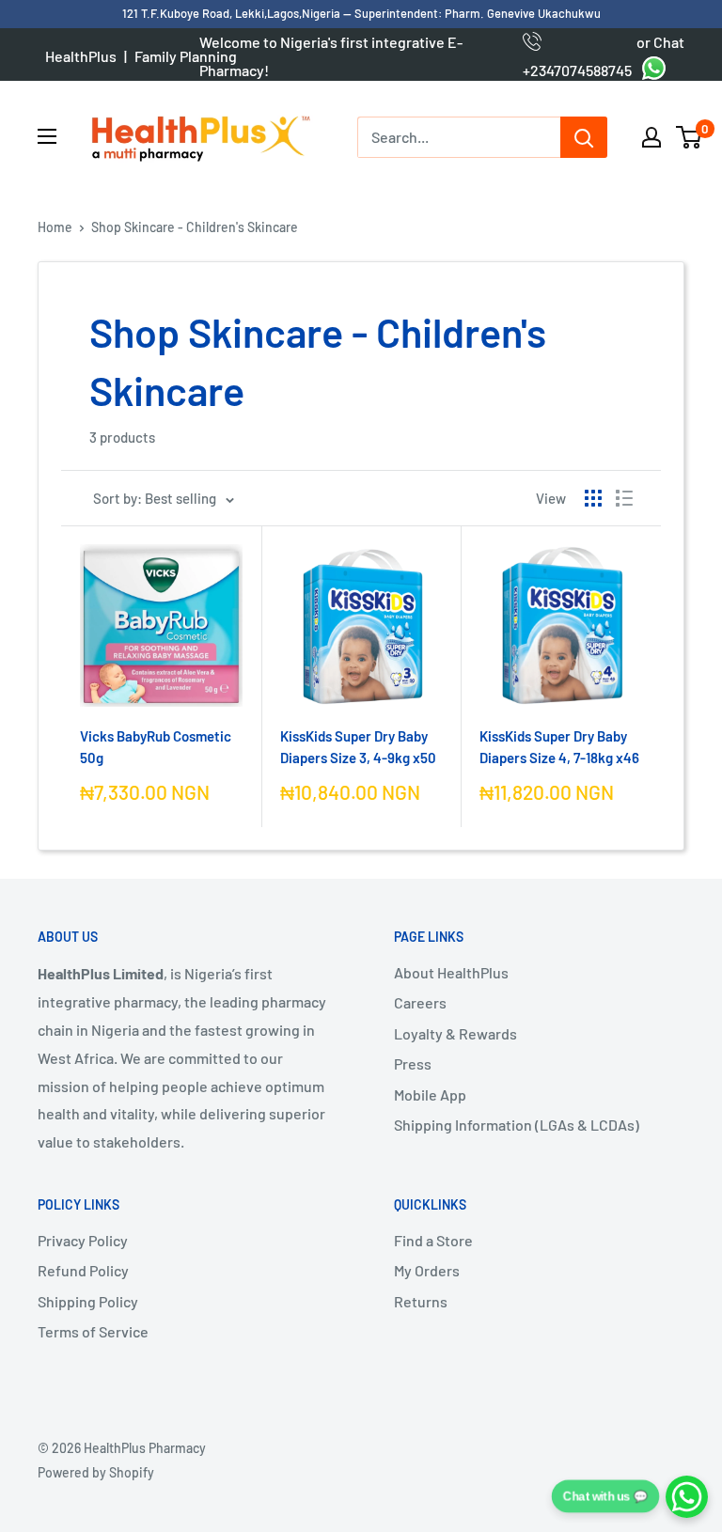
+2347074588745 (577, 56)
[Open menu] (47, 136)
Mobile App (430, 1094)
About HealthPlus (451, 972)
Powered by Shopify (96, 1472)
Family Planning (185, 56)
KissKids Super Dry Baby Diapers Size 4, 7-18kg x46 (559, 746)
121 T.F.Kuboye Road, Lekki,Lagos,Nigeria (232, 13)
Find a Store (433, 1240)
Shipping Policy (88, 1301)
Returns (420, 1301)
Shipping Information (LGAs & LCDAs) (516, 1124)
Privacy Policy (83, 1240)
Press (413, 1063)
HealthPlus (81, 56)
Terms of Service (93, 1331)
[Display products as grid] (593, 498)
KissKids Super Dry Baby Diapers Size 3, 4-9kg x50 (358, 746)
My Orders (427, 1270)
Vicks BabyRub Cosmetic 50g (155, 746)
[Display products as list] (624, 498)
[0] (689, 137)
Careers (420, 1002)
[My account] (651, 137)
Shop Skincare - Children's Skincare (194, 227)
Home (55, 227)
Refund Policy (83, 1270)
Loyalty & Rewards (455, 1033)
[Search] (583, 137)
